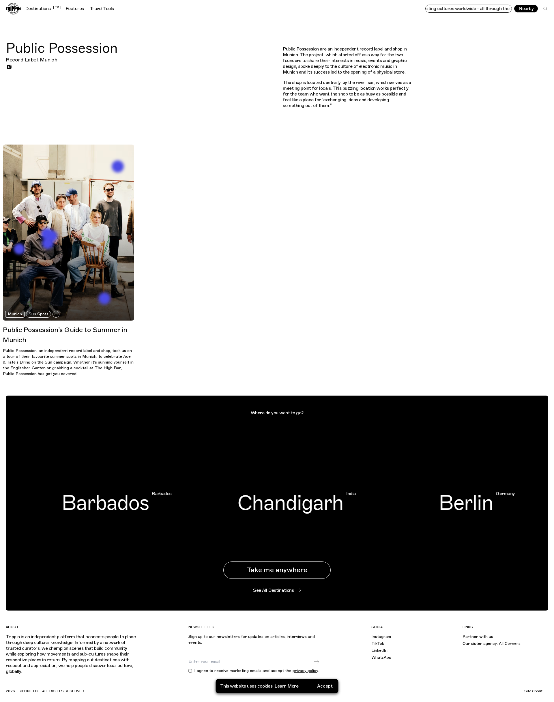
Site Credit (533, 691)
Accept (325, 686)
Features (74, 9)
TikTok (377, 643)
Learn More (286, 686)
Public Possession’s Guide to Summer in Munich (65, 334)
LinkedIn (379, 650)
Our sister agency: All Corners (492, 643)
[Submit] (316, 661)
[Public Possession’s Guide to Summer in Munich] (68, 233)
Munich (15, 314)
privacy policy (305, 670)
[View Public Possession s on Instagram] (9, 67)
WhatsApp (381, 657)
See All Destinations (273, 590)
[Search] (545, 9)
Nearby (526, 9)
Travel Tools (102, 9)
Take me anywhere (277, 570)
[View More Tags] (56, 314)
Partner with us (478, 636)
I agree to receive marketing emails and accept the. (256, 671)
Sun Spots (38, 314)
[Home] (13, 8)
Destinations (42, 9)
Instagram (381, 636)
